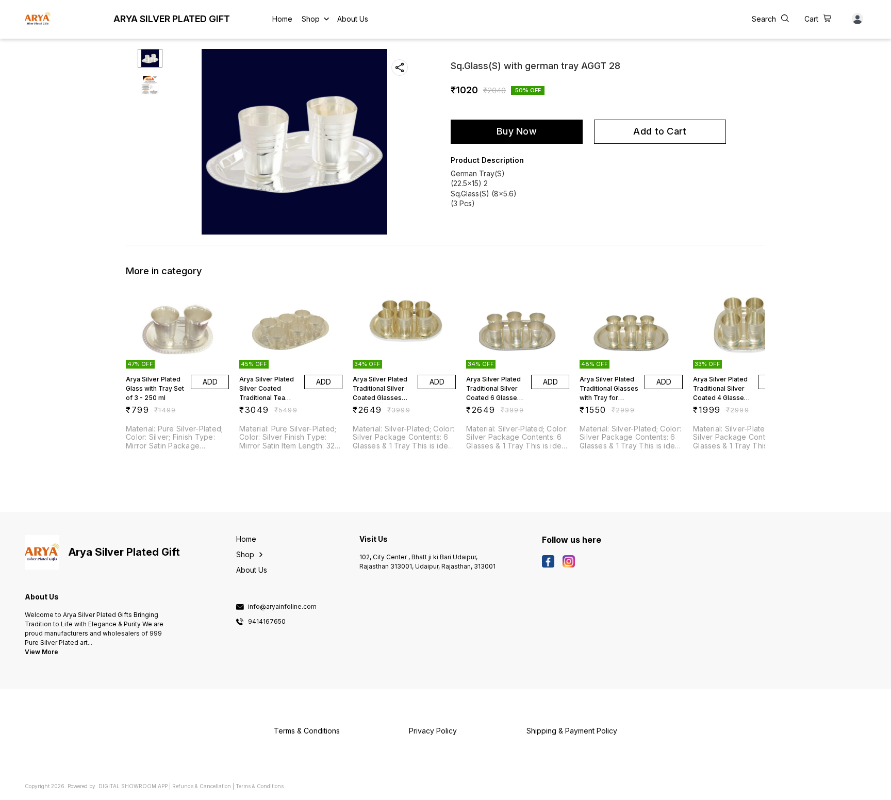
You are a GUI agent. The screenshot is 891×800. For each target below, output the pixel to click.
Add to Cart (659, 131)
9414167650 (267, 621)
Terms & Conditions (260, 786)
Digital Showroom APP (133, 786)
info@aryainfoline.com (282, 606)
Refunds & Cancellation (201, 786)
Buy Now (517, 131)
